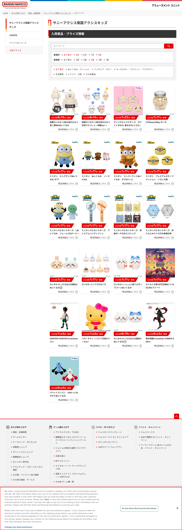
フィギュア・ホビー (103, 69)
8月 (85, 55)
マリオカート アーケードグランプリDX (70, 467)
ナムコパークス (148, 432)
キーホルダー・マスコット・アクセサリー (135, 69)
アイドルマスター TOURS (67, 432)
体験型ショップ (20, 447)
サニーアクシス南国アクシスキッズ (24, 25)
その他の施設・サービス (24, 480)
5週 (77, 60)
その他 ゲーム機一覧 (64, 482)
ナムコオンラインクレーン (110, 432)
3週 (92, 60)
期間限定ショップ (21, 457)
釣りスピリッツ (62, 461)
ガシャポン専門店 (21, 462)
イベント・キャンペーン (150, 427)
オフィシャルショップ (23, 452)
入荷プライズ (15, 50)
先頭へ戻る (176, 416)
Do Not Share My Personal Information (139, 508)
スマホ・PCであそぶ (105, 427)
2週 (100, 60)
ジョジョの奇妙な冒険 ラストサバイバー (70, 449)
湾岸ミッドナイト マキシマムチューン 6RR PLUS (70, 475)
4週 (85, 60)
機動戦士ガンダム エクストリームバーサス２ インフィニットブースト (70, 440)
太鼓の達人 (60, 456)
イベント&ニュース (17, 42)
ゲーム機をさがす (61, 427)
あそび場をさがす (19, 427)
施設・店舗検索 (20, 432)
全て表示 (68, 55)
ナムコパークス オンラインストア (113, 437)
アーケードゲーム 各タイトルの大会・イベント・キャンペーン (156, 446)
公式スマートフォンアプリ (110, 447)
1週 (107, 60)
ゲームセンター (20, 437)
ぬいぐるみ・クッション (79, 69)
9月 (77, 55)
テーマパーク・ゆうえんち (25, 442)
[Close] (177, 508)
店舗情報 (13, 35)
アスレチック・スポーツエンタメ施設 (28, 468)
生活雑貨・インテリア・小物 (68, 74)
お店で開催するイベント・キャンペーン (156, 438)
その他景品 (91, 74)
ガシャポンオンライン (108, 442)
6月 (100, 55)
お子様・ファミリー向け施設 (26, 475)
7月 (92, 55)
